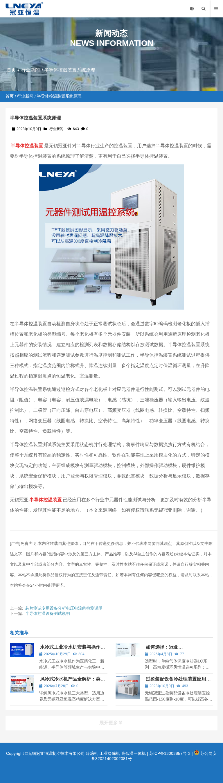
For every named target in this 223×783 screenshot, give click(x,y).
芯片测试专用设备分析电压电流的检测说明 (63, 608)
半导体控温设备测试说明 (47, 613)
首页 (11, 69)
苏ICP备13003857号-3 (170, 753)
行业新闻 (30, 69)
